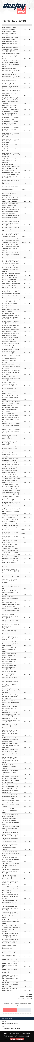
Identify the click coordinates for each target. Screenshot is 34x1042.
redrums (30, 1015)
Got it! (13, 1039)
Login (9, 1010)
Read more (20, 1039)
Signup (24, 1010)
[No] (32, 1036)
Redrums (5, 1015)
